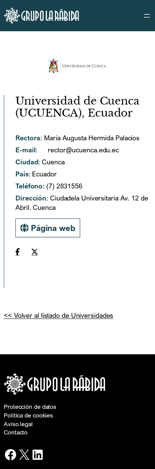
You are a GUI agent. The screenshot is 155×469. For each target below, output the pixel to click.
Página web (52, 228)
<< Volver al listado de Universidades (58, 315)
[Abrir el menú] (146, 15)
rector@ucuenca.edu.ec (82, 150)
